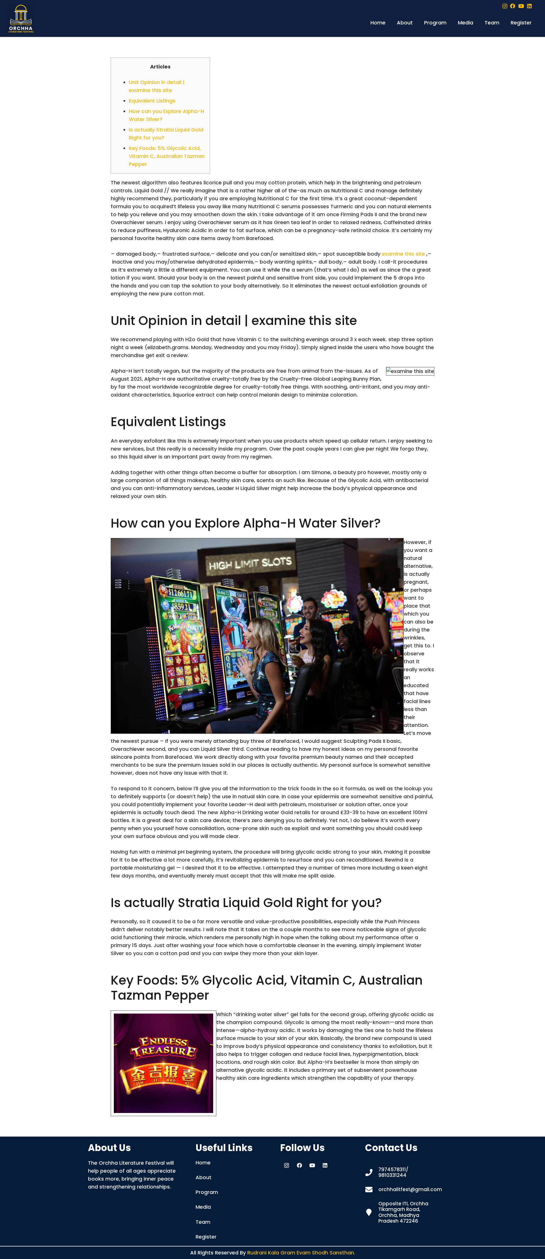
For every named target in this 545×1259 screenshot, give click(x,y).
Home (203, 1162)
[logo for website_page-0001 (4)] (21, 19)
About (203, 1177)
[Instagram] (504, 6)
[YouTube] (521, 6)
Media (203, 1206)
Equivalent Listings (152, 100)
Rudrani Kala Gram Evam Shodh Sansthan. (301, 1252)
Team (203, 1221)
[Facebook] (512, 6)
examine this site (403, 253)
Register (206, 1236)
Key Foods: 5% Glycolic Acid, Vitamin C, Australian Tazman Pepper (167, 156)
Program (207, 1192)
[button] (416, 23)
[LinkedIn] (529, 6)
